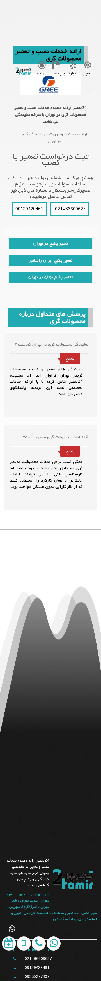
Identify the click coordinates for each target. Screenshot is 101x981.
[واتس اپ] (11, 928)
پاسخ (70, 358)
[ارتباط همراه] (37, 968)
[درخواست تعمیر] (8, 968)
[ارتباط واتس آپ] (52, 968)
